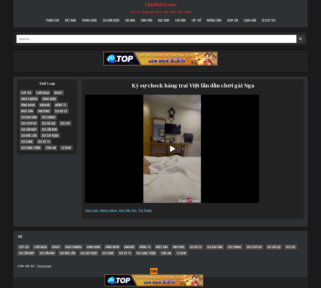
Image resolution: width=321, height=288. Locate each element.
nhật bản (27, 111)
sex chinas (48, 117)
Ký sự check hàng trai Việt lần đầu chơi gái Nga (193, 85)
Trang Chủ (52, 20)
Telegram (44, 266)
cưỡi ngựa (42, 92)
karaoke (45, 105)
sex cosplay (29, 123)
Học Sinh (163, 20)
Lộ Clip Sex (268, 20)
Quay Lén (232, 20)
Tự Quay (66, 147)
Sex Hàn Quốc (111, 20)
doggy (58, 92)
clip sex (26, 92)
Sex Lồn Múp (29, 129)
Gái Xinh (130, 20)
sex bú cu (61, 111)
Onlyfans (44, 111)
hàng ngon (28, 105)
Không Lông (214, 20)
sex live (65, 123)
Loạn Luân (250, 20)
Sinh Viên (146, 20)
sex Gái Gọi (48, 123)
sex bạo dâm (29, 117)
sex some (27, 141)
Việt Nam (70, 20)
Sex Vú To (44, 141)
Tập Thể (196, 20)
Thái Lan (51, 147)
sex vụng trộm (30, 147)
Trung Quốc (89, 20)
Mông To (60, 105)
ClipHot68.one (160, 5)
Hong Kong (49, 98)
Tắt (154, 271)
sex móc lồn (29, 135)
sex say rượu (50, 135)
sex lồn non (49, 129)
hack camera (29, 98)
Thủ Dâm (180, 20)
